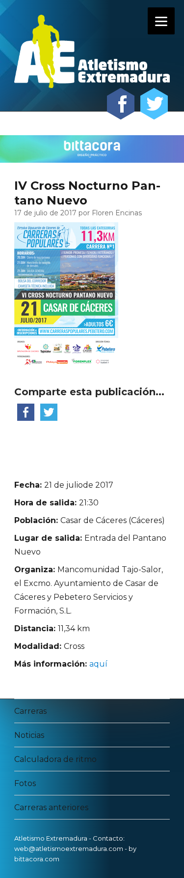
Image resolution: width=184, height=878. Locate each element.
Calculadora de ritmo (55, 759)
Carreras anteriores (51, 807)
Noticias (29, 735)
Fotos (25, 783)
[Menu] (161, 20)
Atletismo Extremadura (50, 838)
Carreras (30, 711)
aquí (98, 664)
